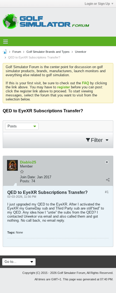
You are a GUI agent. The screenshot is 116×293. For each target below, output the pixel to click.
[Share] (107, 180)
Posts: (25, 181)
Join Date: (28, 177)
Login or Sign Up (97, 4)
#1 (107, 192)
